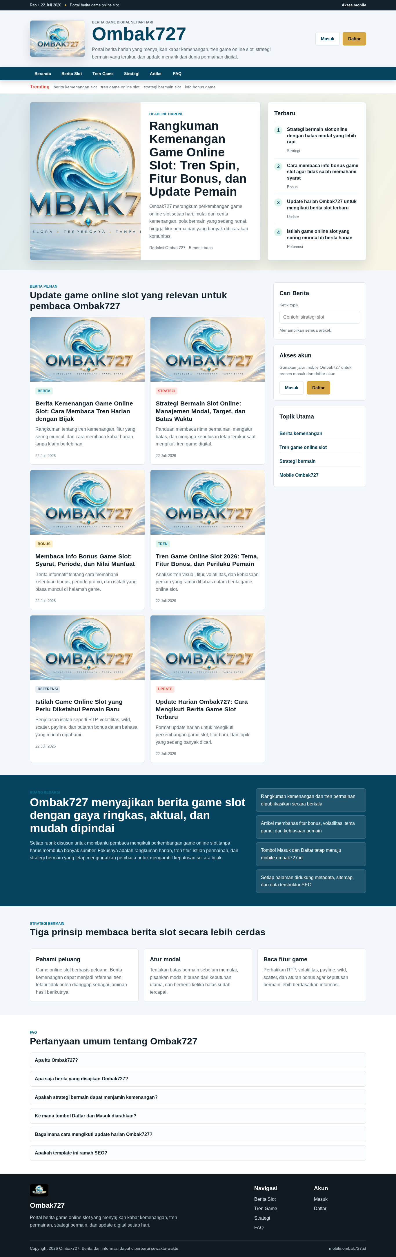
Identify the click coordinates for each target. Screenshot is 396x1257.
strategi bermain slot (162, 87)
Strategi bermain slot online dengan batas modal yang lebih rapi (321, 135)
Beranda (42, 73)
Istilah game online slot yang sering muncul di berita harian (320, 234)
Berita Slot (71, 73)
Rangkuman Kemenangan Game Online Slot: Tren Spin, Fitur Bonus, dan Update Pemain (198, 158)
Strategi (131, 73)
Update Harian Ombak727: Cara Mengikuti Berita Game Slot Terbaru (202, 709)
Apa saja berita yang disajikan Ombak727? (81, 1078)
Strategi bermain (297, 461)
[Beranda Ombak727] (57, 38)
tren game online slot (120, 87)
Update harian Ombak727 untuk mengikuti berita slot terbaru (322, 204)
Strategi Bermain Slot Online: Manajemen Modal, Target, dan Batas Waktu (201, 411)
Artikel (156, 73)
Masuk (327, 38)
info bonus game (200, 87)
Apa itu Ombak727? (56, 1060)
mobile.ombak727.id (347, 1248)
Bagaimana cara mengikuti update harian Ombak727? (93, 1134)
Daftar (354, 38)
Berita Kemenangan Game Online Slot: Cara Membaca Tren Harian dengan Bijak (84, 411)
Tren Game (103, 73)
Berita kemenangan (300, 433)
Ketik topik (288, 305)
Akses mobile (354, 5)
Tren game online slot (303, 447)
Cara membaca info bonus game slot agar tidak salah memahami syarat (322, 171)
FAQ (177, 73)
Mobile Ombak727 (299, 475)
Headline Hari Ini (165, 114)
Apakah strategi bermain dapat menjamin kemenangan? (96, 1097)
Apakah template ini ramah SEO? (71, 1152)
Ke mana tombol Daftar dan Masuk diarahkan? (86, 1115)
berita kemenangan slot (75, 87)
